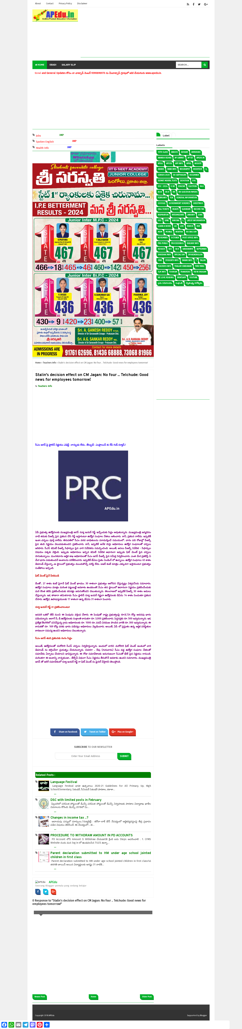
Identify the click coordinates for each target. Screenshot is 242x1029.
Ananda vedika (164, 158)
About (38, 3)
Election (192, 186)
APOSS (169, 163)
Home (40, 65)
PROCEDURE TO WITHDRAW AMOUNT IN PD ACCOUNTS (91, 835)
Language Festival (63, 782)
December (194, 175)
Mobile (169, 232)
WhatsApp (181, 277)
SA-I (170, 249)
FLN (171, 197)
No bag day (191, 232)
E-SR (173, 186)
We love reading (166, 277)
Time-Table (199, 266)
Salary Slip (69, 65)
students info (172, 260)
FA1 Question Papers (188, 192)
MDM (160, 232)
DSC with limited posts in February (76, 800)
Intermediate (178, 215)
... (55, 793)
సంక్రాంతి (179, 283)
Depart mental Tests (167, 180)
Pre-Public (163, 243)
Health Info (53, 147)
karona (175, 220)
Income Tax (199, 209)
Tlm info (162, 272)
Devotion (184, 180)
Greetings (198, 203)
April (188, 163)
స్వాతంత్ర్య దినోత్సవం (194, 283)
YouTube (193, 277)
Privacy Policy (65, 3)
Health (175, 209)
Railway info (193, 243)
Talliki (203, 260)
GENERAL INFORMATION (186, 197)
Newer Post (40, 997)
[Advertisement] (145, 32)
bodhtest (197, 169)
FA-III (160, 192)
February (162, 197)
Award (161, 169)
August (198, 163)
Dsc (194, 180)
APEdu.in (200, 158)
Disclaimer (82, 3)
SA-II (177, 249)
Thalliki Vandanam (183, 266)
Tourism (173, 272)
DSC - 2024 (162, 186)
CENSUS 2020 (164, 175)
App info (179, 163)
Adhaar (184, 152)
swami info (187, 260)
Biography (185, 169)
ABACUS (174, 152)
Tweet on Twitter (97, 732)
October (175, 237)
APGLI (160, 163)
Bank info (171, 169)
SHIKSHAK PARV (164, 254)
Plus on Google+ (125, 732)
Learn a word (164, 226)
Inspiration (163, 215)
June (167, 220)
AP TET (190, 158)
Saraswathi (187, 249)
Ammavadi (196, 152)
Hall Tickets (163, 209)
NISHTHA (179, 232)
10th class (163, 152)
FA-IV (167, 192)
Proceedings (177, 243)
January (191, 215)
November (163, 237)
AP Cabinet (179, 158)
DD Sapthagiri (179, 175)
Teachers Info (45, 386)
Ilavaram (186, 209)
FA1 (174, 192)
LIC (175, 226)
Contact (50, 3)
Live (182, 226)
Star (160, 260)
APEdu (53, 882)
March (190, 226)
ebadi (53, 65)
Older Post (147, 997)
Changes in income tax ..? (69, 818)
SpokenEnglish (195, 254)
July (159, 220)
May (198, 226)
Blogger (203, 1015)
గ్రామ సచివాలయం (165, 283)
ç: (206, 169)
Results (161, 249)
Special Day (179, 254)
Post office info (190, 237)
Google (161, 203)
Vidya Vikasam (200, 272)
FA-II (202, 186)
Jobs (49, 135)
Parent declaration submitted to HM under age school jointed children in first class (100, 855)
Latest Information (196, 220)
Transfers (185, 272)
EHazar (181, 186)
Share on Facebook (68, 732)
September (201, 249)
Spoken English (56, 141)
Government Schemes (179, 203)
